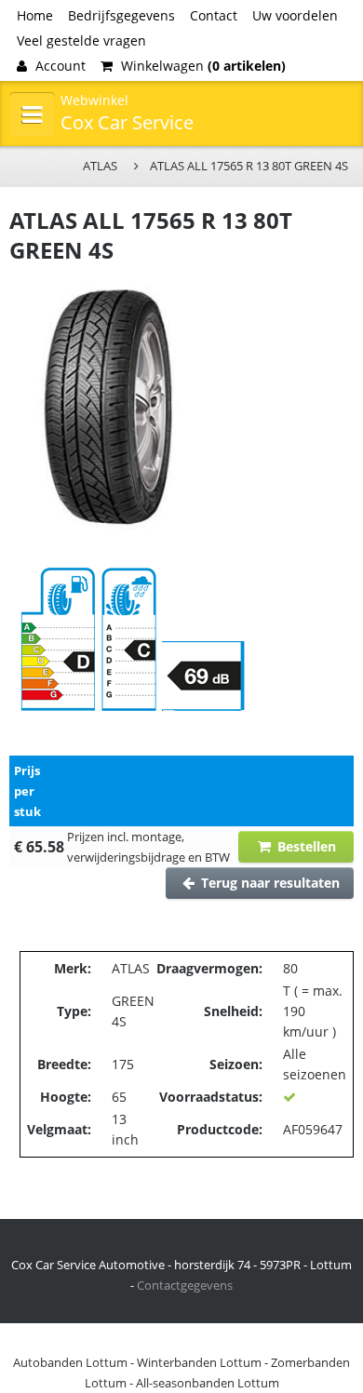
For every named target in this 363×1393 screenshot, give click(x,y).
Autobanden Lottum (70, 1362)
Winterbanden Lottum (199, 1362)
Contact (213, 15)
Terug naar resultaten (268, 882)
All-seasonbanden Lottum (207, 1382)
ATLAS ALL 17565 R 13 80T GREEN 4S (249, 165)
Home (35, 15)
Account (59, 65)
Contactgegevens (185, 1285)
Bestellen (305, 846)
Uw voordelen (295, 15)
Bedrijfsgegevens (121, 15)
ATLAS (100, 165)
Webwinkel (94, 100)
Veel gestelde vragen (81, 40)
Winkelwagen (201, 65)
